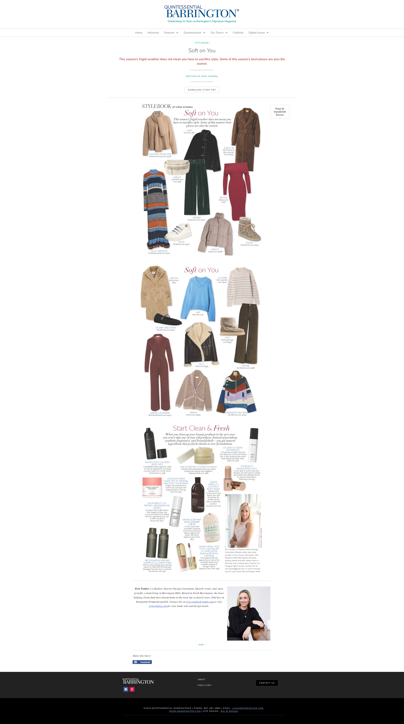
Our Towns (217, 32)
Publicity (238, 32)
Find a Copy (204, 685)
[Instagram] (132, 689)
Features (169, 32)
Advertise (153, 32)
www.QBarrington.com (185, 711)
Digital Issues (257, 32)
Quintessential (192, 32)
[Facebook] (125, 689)
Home (138, 32)
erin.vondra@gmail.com (199, 601)
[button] (142, 662)
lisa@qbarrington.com (248, 708)
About (201, 679)
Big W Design (229, 711)
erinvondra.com (158, 606)
